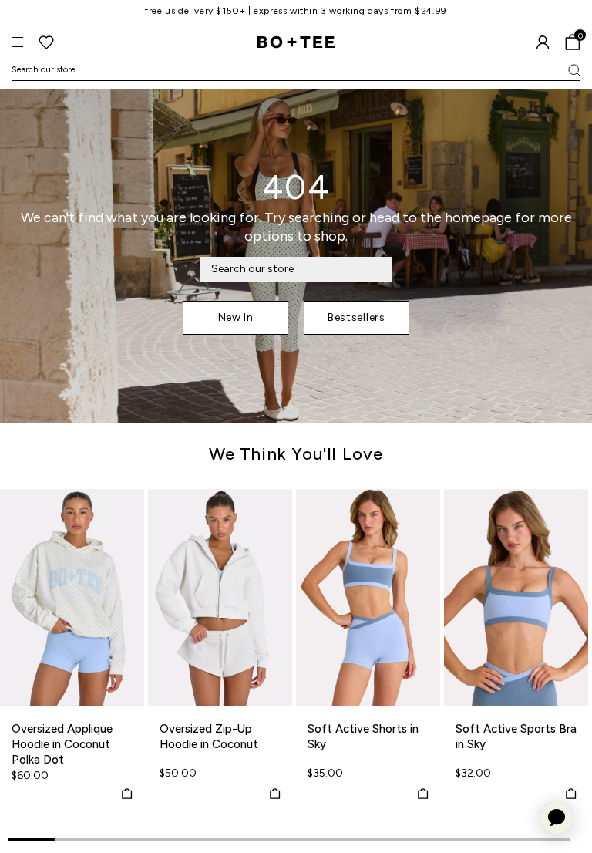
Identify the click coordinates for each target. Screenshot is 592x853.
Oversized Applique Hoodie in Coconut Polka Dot (62, 744)
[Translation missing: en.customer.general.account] (543, 42)
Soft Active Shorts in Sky (363, 736)
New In (236, 317)
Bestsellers (356, 317)
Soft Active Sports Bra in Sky (516, 736)
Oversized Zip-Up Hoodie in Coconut (209, 736)
